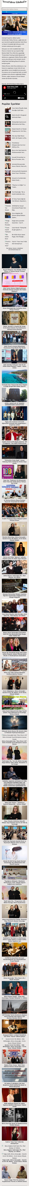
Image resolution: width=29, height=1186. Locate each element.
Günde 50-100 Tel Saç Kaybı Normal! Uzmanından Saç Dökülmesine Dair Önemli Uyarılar (14, 862)
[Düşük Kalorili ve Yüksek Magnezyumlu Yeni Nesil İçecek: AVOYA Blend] (8, 131)
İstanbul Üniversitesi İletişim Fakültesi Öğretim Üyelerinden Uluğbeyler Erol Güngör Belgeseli (14, 595)
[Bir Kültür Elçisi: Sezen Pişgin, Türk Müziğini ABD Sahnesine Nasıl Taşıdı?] (8, 236)
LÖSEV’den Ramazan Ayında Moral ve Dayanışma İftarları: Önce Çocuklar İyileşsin (14, 842)
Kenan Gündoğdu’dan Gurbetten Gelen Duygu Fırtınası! (14, 308)
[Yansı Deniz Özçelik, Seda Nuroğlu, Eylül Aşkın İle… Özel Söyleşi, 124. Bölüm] (8, 110)
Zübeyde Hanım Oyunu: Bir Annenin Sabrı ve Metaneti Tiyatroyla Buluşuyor (14, 731)
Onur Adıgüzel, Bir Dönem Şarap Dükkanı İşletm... (18, 215)
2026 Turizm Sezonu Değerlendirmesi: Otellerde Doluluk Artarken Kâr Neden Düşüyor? (14, 289)
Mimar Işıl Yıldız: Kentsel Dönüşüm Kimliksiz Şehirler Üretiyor (14, 673)
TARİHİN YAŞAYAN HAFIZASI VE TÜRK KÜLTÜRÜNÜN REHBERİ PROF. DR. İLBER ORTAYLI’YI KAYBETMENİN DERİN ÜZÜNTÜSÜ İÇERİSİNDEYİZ (14, 783)
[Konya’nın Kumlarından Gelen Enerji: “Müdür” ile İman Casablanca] (8, 180)
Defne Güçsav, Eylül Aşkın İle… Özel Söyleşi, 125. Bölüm (15, 576)
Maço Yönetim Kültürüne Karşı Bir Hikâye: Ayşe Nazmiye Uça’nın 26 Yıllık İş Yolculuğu (14, 822)
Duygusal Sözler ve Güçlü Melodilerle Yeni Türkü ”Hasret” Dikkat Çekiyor (14, 1035)
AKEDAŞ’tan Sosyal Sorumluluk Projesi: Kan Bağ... (19, 208)
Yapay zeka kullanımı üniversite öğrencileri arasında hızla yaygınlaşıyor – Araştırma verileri (14, 423)
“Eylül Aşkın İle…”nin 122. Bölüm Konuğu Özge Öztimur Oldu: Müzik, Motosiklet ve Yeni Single (14, 762)
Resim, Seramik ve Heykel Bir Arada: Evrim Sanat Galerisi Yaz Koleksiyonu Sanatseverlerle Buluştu (14, 328)
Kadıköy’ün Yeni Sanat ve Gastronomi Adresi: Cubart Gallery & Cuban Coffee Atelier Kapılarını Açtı (14, 939)
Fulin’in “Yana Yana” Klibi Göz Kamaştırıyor (14, 1142)
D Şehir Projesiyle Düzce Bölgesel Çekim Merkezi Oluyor (14, 519)
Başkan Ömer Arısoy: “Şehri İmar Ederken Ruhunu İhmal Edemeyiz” (14, 1065)
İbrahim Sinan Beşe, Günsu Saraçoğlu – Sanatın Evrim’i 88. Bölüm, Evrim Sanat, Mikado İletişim (14, 538)
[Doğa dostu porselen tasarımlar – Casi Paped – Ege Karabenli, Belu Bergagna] (8, 222)
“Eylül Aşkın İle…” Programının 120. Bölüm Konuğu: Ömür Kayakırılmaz (14, 901)
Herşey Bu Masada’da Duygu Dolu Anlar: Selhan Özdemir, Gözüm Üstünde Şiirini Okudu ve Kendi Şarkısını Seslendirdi (14, 654)
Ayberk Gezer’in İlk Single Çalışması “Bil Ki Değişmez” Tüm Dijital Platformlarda (14, 442)
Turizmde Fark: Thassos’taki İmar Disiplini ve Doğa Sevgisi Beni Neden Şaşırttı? (14, 385)
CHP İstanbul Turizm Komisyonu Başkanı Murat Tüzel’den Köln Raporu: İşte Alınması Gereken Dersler (14, 1016)
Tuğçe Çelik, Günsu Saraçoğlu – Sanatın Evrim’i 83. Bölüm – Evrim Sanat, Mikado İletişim (14, 1161)
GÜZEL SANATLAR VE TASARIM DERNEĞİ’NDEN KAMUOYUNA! (14, 404)
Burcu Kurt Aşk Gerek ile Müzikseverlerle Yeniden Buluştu (14, 1124)
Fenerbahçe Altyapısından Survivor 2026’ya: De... (18, 145)
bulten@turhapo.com (15, 249)
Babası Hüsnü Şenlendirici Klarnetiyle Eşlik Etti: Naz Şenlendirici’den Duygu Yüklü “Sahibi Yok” (14, 634)
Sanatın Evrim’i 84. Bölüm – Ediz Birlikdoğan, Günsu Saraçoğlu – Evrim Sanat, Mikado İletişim (14, 1046)
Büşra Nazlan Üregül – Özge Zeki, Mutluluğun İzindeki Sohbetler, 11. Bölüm (14, 997)
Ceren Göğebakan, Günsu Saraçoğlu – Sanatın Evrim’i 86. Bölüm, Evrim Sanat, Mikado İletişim (15, 692)
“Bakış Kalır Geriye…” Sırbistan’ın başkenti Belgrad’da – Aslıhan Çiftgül (14, 803)
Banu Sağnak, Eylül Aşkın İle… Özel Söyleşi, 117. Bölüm (14, 1150)
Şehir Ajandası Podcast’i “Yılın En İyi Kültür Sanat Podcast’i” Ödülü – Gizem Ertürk (14, 366)
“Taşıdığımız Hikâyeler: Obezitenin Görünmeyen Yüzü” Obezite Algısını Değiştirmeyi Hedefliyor (14, 882)
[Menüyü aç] (6, 12)
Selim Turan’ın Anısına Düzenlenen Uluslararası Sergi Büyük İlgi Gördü (14, 347)
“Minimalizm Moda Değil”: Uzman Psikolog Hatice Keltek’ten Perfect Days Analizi (14, 461)
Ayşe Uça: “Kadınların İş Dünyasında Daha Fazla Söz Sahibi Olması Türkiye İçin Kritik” (14, 481)
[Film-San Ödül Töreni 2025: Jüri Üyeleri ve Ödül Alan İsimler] (8, 138)
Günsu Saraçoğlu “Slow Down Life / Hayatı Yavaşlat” (15, 978)
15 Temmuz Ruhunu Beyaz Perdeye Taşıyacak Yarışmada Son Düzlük (14, 500)
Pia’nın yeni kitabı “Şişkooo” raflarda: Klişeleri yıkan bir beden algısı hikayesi (14, 557)
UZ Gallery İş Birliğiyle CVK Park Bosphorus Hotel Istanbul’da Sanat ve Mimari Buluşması (14, 1085)
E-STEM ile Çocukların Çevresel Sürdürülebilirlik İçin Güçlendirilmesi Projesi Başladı (14, 959)
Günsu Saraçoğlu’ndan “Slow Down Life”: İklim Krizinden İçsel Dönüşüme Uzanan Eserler (14, 742)
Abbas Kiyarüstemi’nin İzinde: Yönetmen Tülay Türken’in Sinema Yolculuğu (14, 920)
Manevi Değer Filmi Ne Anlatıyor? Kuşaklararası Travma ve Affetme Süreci (14, 1180)
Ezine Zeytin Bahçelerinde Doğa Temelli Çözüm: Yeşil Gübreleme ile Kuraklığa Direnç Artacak (15, 712)
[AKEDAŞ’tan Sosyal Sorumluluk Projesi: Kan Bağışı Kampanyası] (8, 208)
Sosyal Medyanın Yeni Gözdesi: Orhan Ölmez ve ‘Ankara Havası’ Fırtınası (14, 270)
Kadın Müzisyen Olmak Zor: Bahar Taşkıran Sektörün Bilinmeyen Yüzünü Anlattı (14, 1105)
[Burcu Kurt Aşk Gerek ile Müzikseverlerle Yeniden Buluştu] (8, 152)
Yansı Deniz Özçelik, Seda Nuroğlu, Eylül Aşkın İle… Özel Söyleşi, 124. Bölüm (14, 614)
